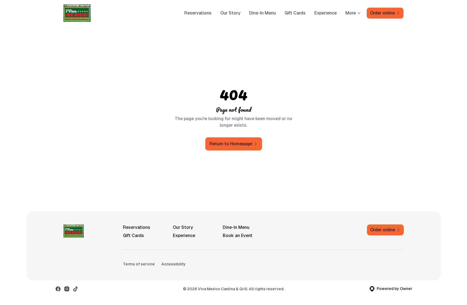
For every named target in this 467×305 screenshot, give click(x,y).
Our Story (230, 13)
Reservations (198, 13)
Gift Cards (295, 13)
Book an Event (237, 235)
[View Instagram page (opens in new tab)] (67, 289)
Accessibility (173, 264)
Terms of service (139, 264)
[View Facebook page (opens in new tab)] (58, 289)
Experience (325, 13)
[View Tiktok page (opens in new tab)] (75, 289)
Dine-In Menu (262, 13)
